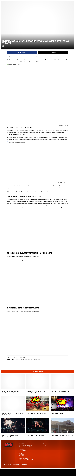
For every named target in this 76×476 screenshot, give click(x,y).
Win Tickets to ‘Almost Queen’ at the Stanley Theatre (60, 392)
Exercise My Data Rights (23, 458)
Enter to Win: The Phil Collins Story (35, 435)
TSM (34, 359)
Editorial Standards (22, 449)
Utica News (22, 357)
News (26, 359)
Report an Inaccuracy (23, 451)
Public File (21, 448)
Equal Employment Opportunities (25, 445)
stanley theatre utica (16, 357)
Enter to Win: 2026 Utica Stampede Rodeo (37, 413)
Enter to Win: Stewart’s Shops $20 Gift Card (62, 435)
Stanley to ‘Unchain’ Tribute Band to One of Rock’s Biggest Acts (12, 414)
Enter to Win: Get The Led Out (59, 413)
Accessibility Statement (23, 457)
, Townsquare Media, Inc (15, 464)
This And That (29, 359)
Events (17, 359)
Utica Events (37, 359)
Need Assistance (27, 448)
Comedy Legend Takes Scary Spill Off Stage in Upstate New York (11, 392)
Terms (20, 453)
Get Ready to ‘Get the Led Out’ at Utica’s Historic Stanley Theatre (36, 392)
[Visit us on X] (45, 445)
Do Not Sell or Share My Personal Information (27, 459)
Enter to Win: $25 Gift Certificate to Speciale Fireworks (10, 436)
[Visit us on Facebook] (43, 445)
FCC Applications (22, 450)
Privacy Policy (21, 455)
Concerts (13, 359)
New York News (21, 359)
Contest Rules (22, 454)
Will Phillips (7, 46)
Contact (20, 461)
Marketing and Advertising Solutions (26, 446)
